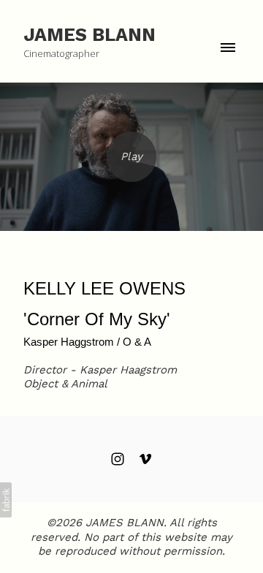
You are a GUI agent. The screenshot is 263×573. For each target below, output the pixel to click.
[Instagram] (117, 459)
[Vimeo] (145, 459)
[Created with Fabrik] (6, 499)
